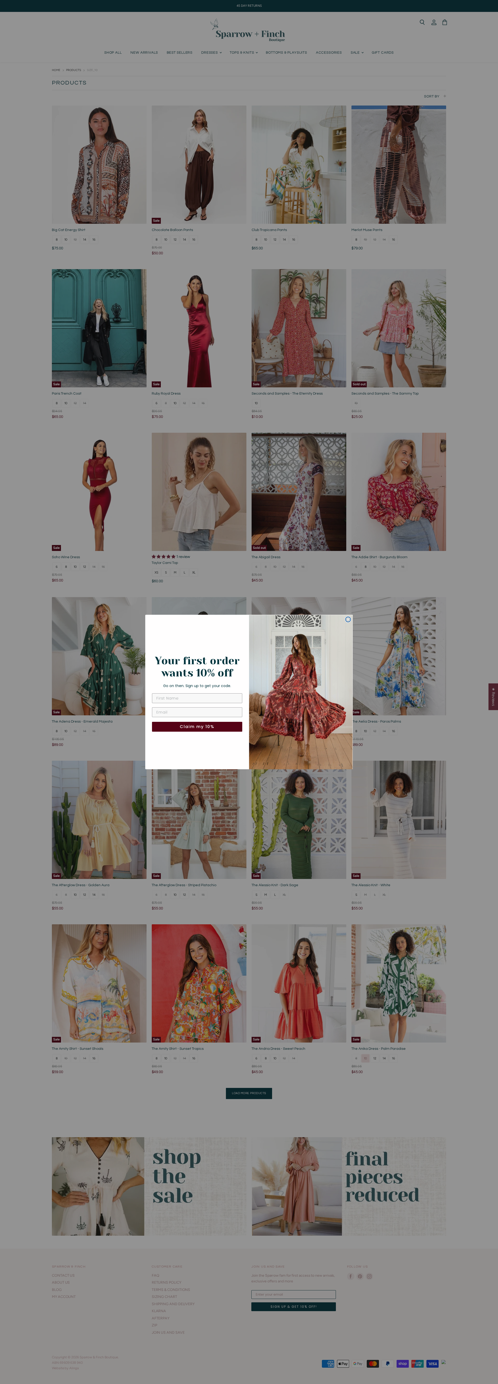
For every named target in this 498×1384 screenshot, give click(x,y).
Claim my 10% (197, 727)
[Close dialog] (348, 619)
